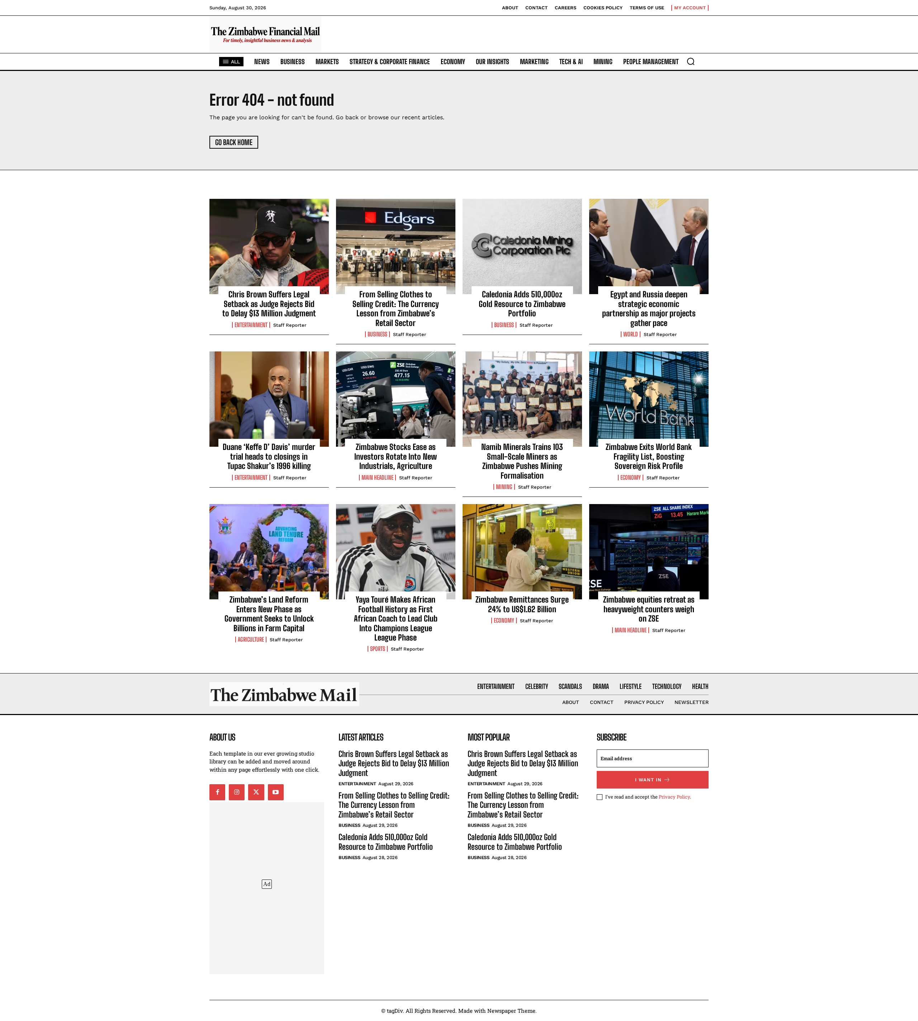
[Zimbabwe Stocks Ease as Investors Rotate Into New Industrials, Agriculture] (395, 399)
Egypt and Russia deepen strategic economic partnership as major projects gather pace (649, 308)
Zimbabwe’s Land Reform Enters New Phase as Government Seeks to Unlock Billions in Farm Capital (269, 614)
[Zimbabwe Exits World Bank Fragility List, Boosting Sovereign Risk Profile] (649, 399)
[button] (690, 61)
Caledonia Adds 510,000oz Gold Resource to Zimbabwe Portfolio (522, 303)
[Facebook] (217, 792)
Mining (504, 487)
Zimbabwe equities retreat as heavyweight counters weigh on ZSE (649, 609)
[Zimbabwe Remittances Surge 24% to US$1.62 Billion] (522, 551)
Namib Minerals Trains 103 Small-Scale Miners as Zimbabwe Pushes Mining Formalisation (522, 461)
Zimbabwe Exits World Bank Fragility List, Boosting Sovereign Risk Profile (649, 456)
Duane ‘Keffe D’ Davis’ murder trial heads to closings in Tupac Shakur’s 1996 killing (269, 456)
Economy (630, 477)
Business (377, 334)
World (630, 334)
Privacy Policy (674, 797)
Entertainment (251, 325)
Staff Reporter (289, 325)
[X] (256, 792)
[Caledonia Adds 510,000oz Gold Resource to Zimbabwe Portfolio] (522, 246)
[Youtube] (276, 792)
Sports (377, 649)
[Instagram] (237, 792)
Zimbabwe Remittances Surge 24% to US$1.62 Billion (522, 604)
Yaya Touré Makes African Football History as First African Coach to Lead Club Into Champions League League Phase (395, 618)
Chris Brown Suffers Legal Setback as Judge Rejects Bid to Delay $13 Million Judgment (269, 303)
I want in (648, 779)
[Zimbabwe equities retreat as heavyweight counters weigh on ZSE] (649, 551)
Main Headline (377, 477)
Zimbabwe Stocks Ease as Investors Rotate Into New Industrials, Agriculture (395, 456)
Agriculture (251, 639)
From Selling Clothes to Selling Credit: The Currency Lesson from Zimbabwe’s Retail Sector (395, 308)
